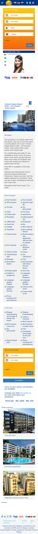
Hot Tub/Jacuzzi (27, 255)
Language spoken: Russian (26, 282)
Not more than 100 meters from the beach (28, 265)
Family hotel (11, 214)
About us (32, 522)
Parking (9, 227)
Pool (24, 259)
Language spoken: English (10, 282)
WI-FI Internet (27, 227)
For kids (9, 207)
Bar (24, 224)
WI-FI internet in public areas (28, 325)
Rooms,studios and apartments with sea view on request (28, 238)
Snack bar (10, 224)
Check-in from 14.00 (28, 288)
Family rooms (11, 234)
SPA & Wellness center (26, 247)
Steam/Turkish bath (12, 341)
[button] (5, 120)
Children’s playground (11, 274)
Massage (10, 259)
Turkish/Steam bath (12, 255)
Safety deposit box (28, 218)
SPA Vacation (11, 202)
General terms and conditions (9, 522)
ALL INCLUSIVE (27, 208)
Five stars (26, 212)
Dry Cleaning (11, 245)
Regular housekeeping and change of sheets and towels (12, 316)
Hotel (8, 212)
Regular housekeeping (28, 313)
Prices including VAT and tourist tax (12, 298)
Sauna (25, 252)
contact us (27, 393)
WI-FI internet (27, 321)
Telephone (10, 229)
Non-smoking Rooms (27, 230)
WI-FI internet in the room (11, 325)
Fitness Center (12, 252)
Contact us (24, 522)
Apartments (27, 214)
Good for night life (28, 203)
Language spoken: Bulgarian (26, 275)
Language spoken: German (10, 289)
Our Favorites (11, 200)
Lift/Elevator (11, 222)
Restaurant (27, 222)
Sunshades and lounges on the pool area (27, 334)
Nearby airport (12, 271)
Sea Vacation (27, 200)
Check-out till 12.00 (27, 292)
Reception (10, 217)
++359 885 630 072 (13, 54)
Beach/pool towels (11, 263)
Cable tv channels (26, 318)
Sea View (26, 271)
